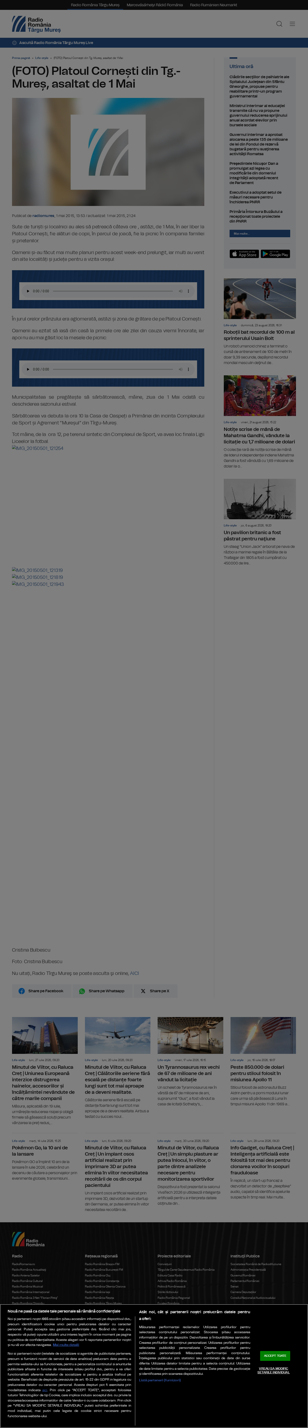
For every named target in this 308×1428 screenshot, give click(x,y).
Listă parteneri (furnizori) (160, 1380)
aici (44, 1390)
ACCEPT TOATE (275, 1356)
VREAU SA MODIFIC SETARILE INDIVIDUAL (273, 1370)
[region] (154, 1366)
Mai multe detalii (66, 1345)
